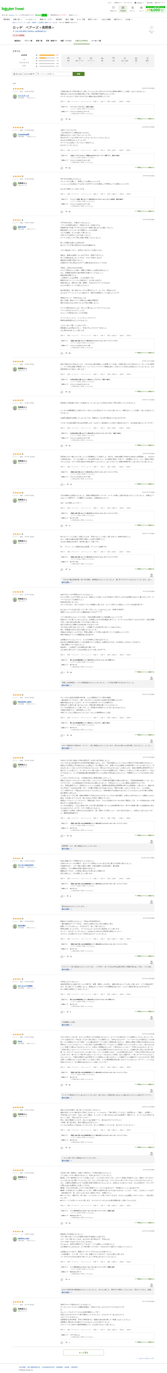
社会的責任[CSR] (48, 1367)
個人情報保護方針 (33, 1367)
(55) (81, 41)
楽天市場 (149, 3)
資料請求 (74, 1367)
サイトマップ (128, 3)
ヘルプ (109, 3)
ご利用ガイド (117, 3)
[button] (36, 96)
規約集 (67, 1367)
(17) (51, 41)
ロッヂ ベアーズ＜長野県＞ (34, 27)
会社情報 (22, 1367)
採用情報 (59, 1367)
